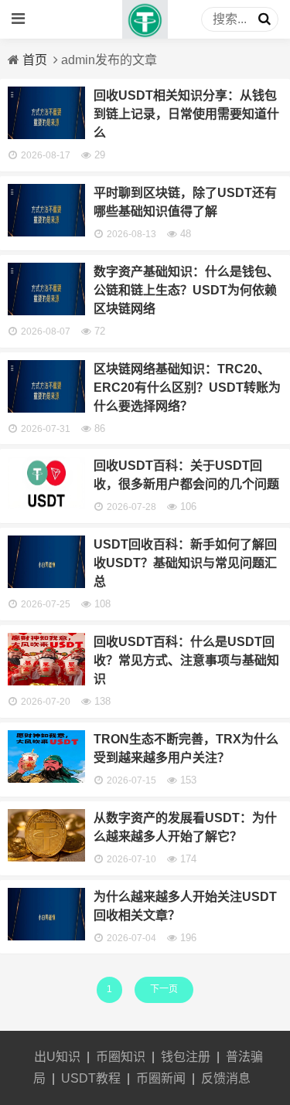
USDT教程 (91, 1078)
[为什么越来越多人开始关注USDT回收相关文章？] (46, 936)
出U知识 (57, 1056)
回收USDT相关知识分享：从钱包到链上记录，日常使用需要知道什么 (186, 114)
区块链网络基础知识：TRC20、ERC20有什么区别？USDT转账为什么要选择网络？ (187, 387)
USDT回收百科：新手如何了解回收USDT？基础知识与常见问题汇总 (185, 563)
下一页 (164, 989)
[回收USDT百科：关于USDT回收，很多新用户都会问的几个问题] (46, 505)
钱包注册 (185, 1056)
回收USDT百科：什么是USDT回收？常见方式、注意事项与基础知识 (186, 660)
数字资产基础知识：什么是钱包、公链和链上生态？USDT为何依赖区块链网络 (186, 290)
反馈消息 (226, 1078)
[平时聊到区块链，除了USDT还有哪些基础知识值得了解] (46, 232)
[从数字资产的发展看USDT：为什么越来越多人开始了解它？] (46, 857)
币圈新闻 (161, 1078)
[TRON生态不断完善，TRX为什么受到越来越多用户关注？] (46, 778)
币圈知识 (120, 1056)
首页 (34, 59)
